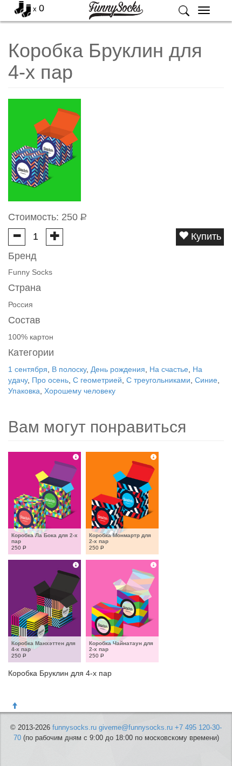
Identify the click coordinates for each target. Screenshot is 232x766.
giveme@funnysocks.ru (136, 727)
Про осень (50, 380)
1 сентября (27, 369)
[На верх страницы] (14, 706)
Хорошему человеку (79, 391)
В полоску (69, 369)
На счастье (168, 369)
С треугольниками (158, 380)
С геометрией (97, 380)
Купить (204, 236)
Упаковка (24, 391)
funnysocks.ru (74, 727)
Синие (206, 380)
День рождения (118, 369)
